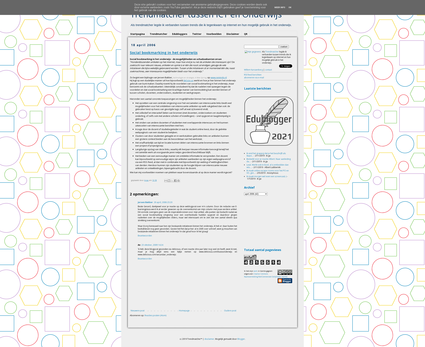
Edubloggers (179, 33)
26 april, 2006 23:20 (163, 202)
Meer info (279, 7)
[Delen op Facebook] (175, 180)
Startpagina (137, 33)
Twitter (196, 33)
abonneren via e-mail (254, 77)
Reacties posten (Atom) (155, 315)
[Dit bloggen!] (169, 180)
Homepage (184, 310)
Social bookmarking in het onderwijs (164, 52)
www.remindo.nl (219, 77)
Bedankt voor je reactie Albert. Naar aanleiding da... (269, 160)
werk (255, 271)
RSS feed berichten (252, 74)
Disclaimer (232, 33)
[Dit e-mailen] (166, 180)
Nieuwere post (137, 310)
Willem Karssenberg (253, 69)
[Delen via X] (172, 180)
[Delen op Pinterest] (178, 180)
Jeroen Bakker (145, 202)
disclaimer (209, 339)
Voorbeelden (213, 33)
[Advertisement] (269, 221)
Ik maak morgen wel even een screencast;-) (267, 176)
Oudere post (230, 310)
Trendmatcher (158, 33)
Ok (290, 7)
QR (245, 33)
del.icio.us (188, 80)
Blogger (241, 339)
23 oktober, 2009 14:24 (152, 244)
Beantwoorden (145, 235)
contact (268, 69)
